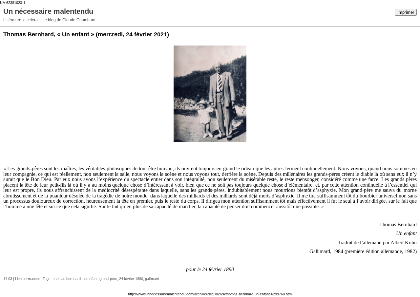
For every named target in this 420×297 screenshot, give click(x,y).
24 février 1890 (131, 279)
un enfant (90, 279)
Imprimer (405, 12)
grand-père (108, 279)
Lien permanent (27, 279)
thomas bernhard (67, 279)
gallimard (152, 279)
